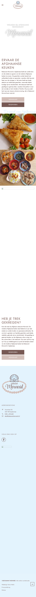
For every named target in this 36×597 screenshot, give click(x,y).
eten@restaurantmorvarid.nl (12, 416)
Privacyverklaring (6, 587)
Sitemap (4, 590)
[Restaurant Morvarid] (18, 5)
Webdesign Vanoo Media (8, 584)
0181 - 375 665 (9, 414)
